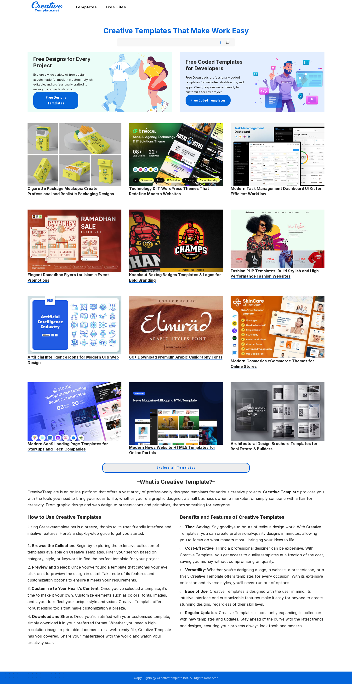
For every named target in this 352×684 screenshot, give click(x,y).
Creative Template (281, 492)
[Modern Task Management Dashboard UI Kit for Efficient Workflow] (277, 154)
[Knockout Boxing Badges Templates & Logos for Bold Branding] (176, 241)
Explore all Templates (176, 467)
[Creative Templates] (48, 7)
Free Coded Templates (208, 100)
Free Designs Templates (56, 100)
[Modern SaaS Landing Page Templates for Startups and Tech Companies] (74, 411)
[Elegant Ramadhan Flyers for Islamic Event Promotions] (74, 241)
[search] (321, 7)
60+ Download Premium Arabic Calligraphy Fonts (175, 357)
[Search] (227, 42)
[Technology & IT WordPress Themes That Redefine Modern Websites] (176, 154)
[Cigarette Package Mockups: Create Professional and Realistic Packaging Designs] (74, 154)
